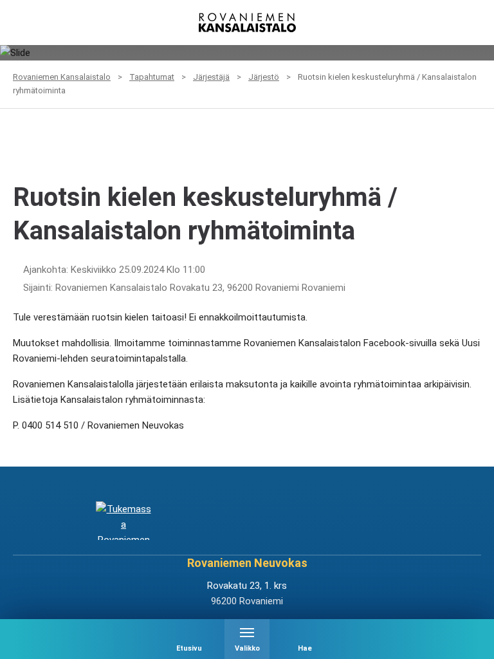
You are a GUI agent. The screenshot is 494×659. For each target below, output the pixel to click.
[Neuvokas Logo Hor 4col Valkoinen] (288, 521)
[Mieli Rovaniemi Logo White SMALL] (370, 521)
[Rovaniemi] (123, 521)
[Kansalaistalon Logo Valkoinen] (206, 521)
